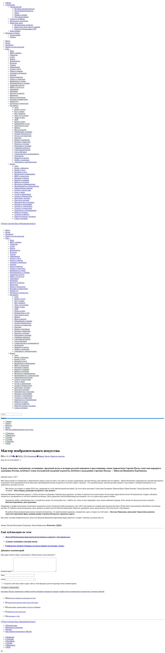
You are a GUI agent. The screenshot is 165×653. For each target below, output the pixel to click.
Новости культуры (58, 456)
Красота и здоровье (21, 180)
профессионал (64, 591)
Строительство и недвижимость (26, 154)
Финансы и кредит (21, 158)
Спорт (12, 57)
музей (32, 591)
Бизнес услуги (19, 109)
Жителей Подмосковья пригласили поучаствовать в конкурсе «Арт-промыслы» (37, 537)
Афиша (8, 3)
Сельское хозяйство (21, 214)
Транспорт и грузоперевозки (25, 210)
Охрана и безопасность (23, 196)
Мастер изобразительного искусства (19, 430)
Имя (2, 575)
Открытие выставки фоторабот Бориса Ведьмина (22, 602)
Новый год (14, 101)
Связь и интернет (21, 218)
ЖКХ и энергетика (21, 176)
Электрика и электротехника (25, 162)
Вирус (7, 41)
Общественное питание (23, 188)
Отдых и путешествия (22, 136)
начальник (48, 591)
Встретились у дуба (13, 616)
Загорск (11, 591)
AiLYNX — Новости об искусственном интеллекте (30, 639)
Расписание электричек (19, 21)
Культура (13, 63)
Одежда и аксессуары (22, 190)
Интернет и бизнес (21, 178)
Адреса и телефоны (17, 19)
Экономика (14, 89)
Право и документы (22, 140)
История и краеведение (19, 99)
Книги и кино (19, 122)
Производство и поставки (24, 202)
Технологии (19, 156)
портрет (56, 591)
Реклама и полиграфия (23, 204)
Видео (7, 43)
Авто (16, 107)
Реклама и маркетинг (22, 142)
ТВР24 (58, 525)
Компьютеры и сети (22, 124)
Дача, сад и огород (21, 116)
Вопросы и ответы (12, 33)
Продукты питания (21, 200)
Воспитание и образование (24, 174)
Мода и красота (20, 130)
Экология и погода (17, 85)
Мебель (17, 128)
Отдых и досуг (15, 69)
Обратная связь (11, 625)
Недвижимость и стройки (20, 83)
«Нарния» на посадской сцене (16, 611)
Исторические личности (23, 25)
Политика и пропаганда (19, 103)
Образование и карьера (23, 132)
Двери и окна (19, 118)
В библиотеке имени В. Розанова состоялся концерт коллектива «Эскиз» (34, 546)
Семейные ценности (22, 148)
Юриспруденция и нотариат (25, 216)
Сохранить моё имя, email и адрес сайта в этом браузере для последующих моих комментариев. (40, 583)
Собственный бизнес (22, 150)
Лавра (16, 13)
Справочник (10, 5)
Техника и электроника (23, 206)
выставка (4, 591)
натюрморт (39, 591)
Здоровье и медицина (18, 73)
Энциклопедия (15, 7)
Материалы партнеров (14, 627)
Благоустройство (16, 77)
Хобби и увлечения (21, 160)
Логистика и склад (21, 126)
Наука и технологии (17, 97)
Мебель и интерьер (21, 182)
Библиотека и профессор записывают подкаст (21, 598)
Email (3, 579)
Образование (15, 67)
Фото (12, 51)
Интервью (14, 91)
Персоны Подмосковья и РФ (25, 29)
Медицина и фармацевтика (24, 184)
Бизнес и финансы (21, 168)
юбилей (101, 591)
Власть (12, 59)
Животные (14, 95)
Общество (14, 55)
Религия (13, 75)
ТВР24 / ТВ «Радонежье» (27, 456)
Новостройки (15, 31)
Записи (8, 423)
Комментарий (7, 571)
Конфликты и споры (18, 81)
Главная (8, 421)
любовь (27, 591)
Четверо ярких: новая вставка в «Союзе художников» (24, 607)
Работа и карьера (16, 71)
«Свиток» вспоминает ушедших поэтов (21, 541)
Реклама (8, 629)
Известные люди (16, 23)
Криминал (9, 45)
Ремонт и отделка (21, 212)
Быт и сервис (19, 111)
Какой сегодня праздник (14, 47)
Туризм (12, 65)
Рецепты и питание (21, 144)
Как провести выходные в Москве (18, 631)
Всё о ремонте (19, 113)
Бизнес (12, 164)
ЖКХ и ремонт (15, 53)
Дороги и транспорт (17, 79)
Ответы (13, 37)
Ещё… (7, 49)
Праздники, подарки (22, 198)
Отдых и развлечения (22, 194)
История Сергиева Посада (24, 9)
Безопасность (15, 61)
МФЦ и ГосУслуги (17, 87)
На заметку (14, 105)
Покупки (17, 138)
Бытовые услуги (20, 172)
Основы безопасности (22, 134)
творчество (85, 591)
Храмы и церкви (20, 15)
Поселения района (21, 17)
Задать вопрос (15, 35)
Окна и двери (19, 192)
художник (94, 591)
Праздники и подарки (22, 146)
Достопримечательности (23, 11)
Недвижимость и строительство (26, 186)
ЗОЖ (16, 120)
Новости (8, 425)
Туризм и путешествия (23, 208)
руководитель (75, 591)
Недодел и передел (17, 93)
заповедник (19, 591)
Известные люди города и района (27, 27)
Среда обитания (20, 152)
